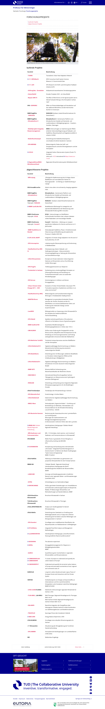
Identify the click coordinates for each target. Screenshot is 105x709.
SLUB (69, 669)
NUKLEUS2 (31, 115)
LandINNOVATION (34, 534)
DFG (34, 79)
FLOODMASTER (33, 446)
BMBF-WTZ (31, 369)
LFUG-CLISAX (32, 590)
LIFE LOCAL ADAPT (34, 237)
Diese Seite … (78, 647)
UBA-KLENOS (32, 330)
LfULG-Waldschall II (34, 361)
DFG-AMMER (32, 631)
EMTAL (31, 545)
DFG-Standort (32, 522)
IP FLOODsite (33, 528)
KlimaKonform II (33, 121)
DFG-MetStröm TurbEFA (35, 340)
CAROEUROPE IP (33, 564)
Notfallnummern (73, 665)
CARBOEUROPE (33, 560)
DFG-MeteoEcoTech (34, 394)
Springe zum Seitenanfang (83, 698)
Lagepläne (44, 661)
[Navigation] (90, 2)
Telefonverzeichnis (46, 669)
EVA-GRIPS (31, 605)
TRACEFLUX (31, 613)
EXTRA (30, 482)
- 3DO (38, 288)
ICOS (54, 156)
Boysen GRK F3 (32, 97)
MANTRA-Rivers (33, 299)
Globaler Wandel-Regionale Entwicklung (33, 427)
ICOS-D (31, 152)
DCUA (36, 216)
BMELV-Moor (32, 403)
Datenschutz (29, 699)
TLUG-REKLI (31, 595)
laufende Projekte (33, 22)
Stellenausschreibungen (75, 661)
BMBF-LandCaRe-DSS (35, 206)
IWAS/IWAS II (32, 375)
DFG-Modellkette (33, 354)
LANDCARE (31, 474)
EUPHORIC (34, 105)
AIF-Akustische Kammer (35, 413)
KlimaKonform (32, 195)
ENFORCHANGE (33, 485)
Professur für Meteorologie (24, 8)
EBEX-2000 (32, 616)
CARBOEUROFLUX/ (34, 558)
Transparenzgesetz (40, 699)
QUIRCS (30, 553)
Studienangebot (45, 665)
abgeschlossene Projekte (35, 24)
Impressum (22, 699)
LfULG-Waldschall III (34, 346)
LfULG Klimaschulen (34, 259)
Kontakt (15, 699)
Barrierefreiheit (50, 699)
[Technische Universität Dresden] (18, 2)
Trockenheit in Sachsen (35, 270)
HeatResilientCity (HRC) (35, 293)
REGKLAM (31, 383)
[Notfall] (69, 2)
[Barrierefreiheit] (72, 2)
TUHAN (30, 75)
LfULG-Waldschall (33, 398)
